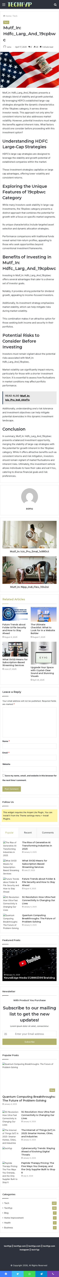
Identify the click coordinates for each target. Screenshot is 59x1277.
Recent (28, 832)
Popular (9, 832)
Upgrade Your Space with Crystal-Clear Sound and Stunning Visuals (42, 672)
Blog (6, 1213)
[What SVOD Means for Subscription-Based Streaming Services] (15, 649)
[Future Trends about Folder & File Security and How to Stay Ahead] (15, 614)
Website (6, 764)
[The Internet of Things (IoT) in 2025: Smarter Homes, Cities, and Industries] (10, 1137)
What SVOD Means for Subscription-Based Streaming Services (15, 662)
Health (7, 1222)
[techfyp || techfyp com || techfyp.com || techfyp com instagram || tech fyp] (20, 4)
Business (8, 1227)
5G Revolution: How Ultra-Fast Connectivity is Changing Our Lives (39, 900)
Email (5, 752)
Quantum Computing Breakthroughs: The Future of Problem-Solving (38, 918)
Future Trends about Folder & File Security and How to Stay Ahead (14, 629)
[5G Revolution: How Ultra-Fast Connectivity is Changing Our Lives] (11, 904)
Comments (48, 832)
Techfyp (8, 1208)
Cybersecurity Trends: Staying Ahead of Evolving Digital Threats (38, 1151)
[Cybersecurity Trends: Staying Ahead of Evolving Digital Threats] (10, 1152)
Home (8, 16)
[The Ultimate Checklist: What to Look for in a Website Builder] (44, 614)
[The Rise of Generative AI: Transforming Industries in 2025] (11, 849)
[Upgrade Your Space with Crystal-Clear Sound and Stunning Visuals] (44, 653)
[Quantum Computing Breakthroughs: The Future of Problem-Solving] (11, 922)
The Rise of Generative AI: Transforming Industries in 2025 (37, 845)
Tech (15, 16)
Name (6, 741)
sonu (9, 47)
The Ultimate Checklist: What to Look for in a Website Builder (43, 629)
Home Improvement (14, 1218)
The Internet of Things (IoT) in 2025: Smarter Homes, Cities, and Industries (38, 1133)
